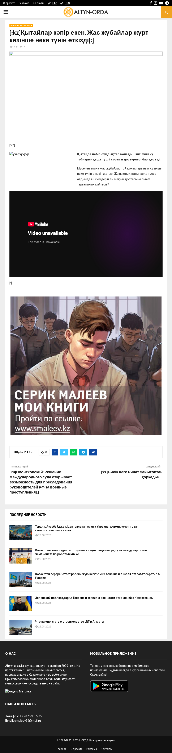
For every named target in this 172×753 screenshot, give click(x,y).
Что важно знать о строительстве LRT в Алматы (69, 621)
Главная (61, 749)
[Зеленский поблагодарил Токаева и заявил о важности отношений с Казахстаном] (20, 603)
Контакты (38, 3)
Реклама (24, 3)
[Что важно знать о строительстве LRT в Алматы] (20, 627)
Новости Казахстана (21, 25)
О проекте (9, 3)
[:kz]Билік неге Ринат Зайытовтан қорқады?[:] (132, 474)
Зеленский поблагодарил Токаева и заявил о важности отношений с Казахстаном (94, 597)
